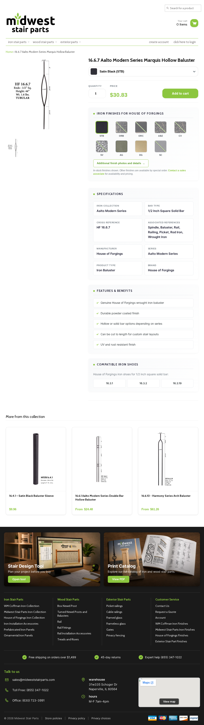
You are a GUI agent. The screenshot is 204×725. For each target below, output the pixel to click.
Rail (59, 621)
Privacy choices (101, 718)
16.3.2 (143, 383)
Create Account (159, 42)
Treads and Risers (68, 639)
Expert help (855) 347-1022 (163, 657)
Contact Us (162, 606)
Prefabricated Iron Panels (19, 629)
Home (9, 51)
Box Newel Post (67, 606)
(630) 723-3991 (33, 700)
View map (169, 701)
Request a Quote (165, 612)
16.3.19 (177, 383)
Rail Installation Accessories (74, 633)
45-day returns (111, 657)
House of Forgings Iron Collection (24, 617)
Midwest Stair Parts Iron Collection (25, 612)
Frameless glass (116, 623)
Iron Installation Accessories (21, 623)
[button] (102, 127)
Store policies (53, 718)
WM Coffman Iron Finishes (171, 623)
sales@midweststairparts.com (33, 680)
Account (160, 617)
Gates (110, 629)
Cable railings (114, 612)
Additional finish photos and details (119, 163)
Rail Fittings (64, 627)
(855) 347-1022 (37, 690)
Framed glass (114, 617)
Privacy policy (76, 718)
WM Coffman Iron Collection (21, 606)
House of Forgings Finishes (171, 635)
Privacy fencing (115, 635)
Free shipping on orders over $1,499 (52, 657)
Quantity (95, 86)
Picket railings (114, 606)
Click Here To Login (185, 42)
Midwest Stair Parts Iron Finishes (175, 629)
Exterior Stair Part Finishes (171, 641)
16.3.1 (109, 383)
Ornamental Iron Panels (18, 635)
